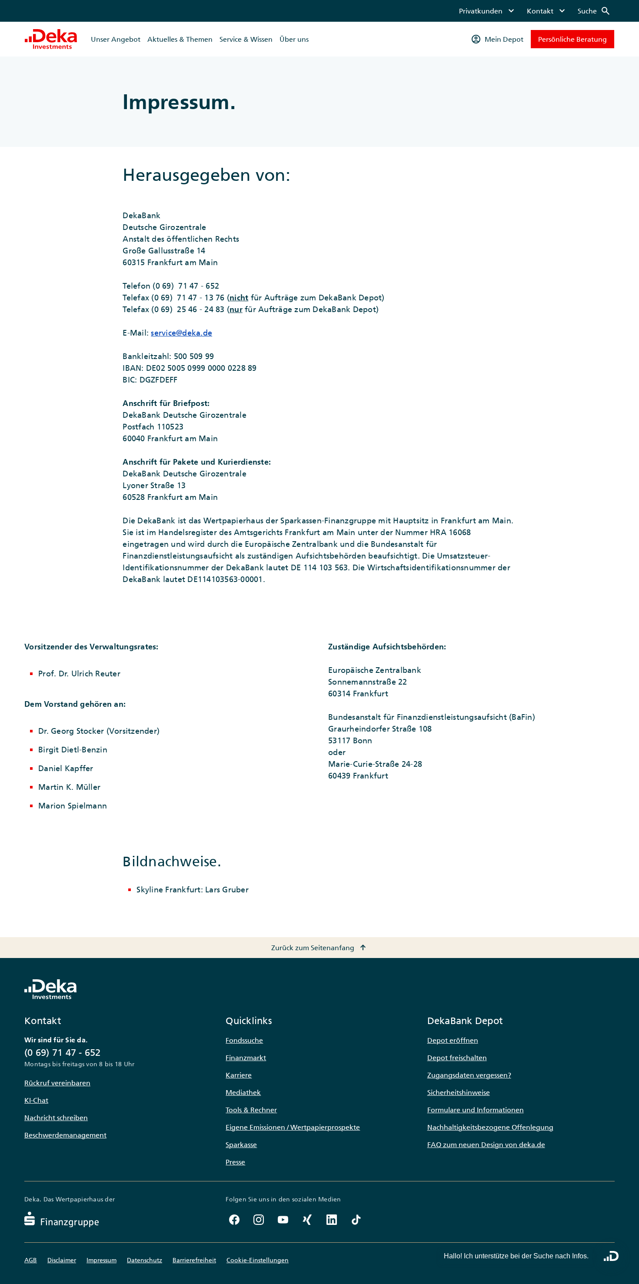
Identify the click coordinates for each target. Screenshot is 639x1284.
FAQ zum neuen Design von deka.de (486, 1144)
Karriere (239, 1075)
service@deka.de (181, 333)
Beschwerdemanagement (65, 1135)
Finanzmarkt (246, 1057)
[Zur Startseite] (51, 39)
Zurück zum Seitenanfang (319, 947)
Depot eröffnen (452, 1040)
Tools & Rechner (251, 1109)
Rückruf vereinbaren (57, 1082)
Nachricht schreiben (56, 1117)
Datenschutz (144, 1260)
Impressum (101, 1260)
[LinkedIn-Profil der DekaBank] (331, 1219)
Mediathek (243, 1092)
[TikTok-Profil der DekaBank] (356, 1219)
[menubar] (535, 11)
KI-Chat (36, 1100)
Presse (235, 1162)
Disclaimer (61, 1260)
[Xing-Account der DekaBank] (307, 1219)
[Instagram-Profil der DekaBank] (258, 1219)
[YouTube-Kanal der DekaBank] (283, 1219)
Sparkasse (241, 1144)
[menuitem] (488, 11)
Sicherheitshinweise (458, 1092)
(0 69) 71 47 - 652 (62, 1052)
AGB (30, 1260)
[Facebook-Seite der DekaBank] (234, 1219)
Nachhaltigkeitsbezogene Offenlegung (490, 1127)
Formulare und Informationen (475, 1109)
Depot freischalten (457, 1057)
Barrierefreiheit (194, 1260)
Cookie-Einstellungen (257, 1260)
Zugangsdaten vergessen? (469, 1075)
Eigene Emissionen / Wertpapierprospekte (293, 1127)
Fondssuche (244, 1040)
